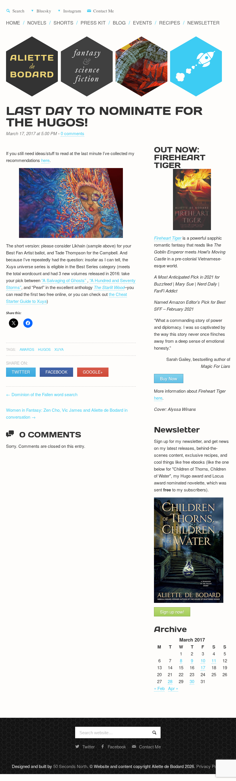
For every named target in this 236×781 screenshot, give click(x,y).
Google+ (93, 372)
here (45, 160)
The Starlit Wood (109, 287)
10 (203, 660)
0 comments (72, 133)
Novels (36, 22)
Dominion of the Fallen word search (41, 394)
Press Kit (93, 22)
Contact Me (103, 11)
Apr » (173, 688)
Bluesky (44, 11)
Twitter (21, 372)
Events (142, 22)
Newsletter (203, 22)
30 (192, 681)
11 (214, 660)
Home (13, 22)
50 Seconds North (70, 766)
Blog (119, 22)
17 (203, 667)
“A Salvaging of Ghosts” (64, 280)
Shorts (63, 22)
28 (170, 681)
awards (27, 349)
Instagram (72, 11)
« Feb (159, 688)
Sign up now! (172, 612)
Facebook (56, 372)
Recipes (169, 22)
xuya (59, 349)
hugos (44, 349)
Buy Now (168, 378)
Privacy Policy (209, 766)
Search (18, 11)
